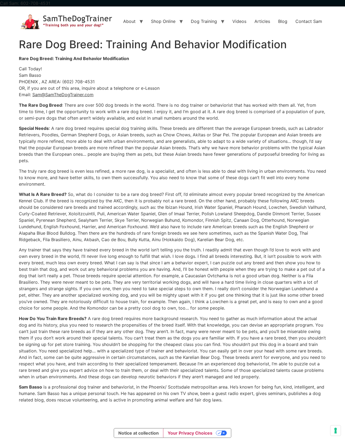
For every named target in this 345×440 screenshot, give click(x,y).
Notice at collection (138, 433)
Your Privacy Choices (190, 433)
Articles (262, 21)
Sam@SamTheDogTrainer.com (63, 94)
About (129, 21)
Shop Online (163, 21)
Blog (282, 21)
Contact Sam (308, 21)
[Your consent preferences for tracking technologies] (335, 430)
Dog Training (204, 21)
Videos (239, 21)
